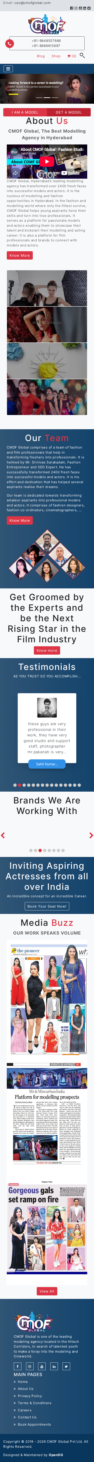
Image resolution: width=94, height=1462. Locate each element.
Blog (41, 56)
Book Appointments (33, 1424)
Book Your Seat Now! (47, 906)
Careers (24, 1410)
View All (47, 1291)
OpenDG (56, 1455)
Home (22, 1382)
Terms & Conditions (34, 1403)
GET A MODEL (69, 112)
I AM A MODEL (25, 112)
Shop (56, 56)
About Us (25, 1389)
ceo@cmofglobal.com (32, 3)
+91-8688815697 (46, 46)
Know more (47, 650)
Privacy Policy (29, 1396)
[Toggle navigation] (8, 69)
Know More (20, 255)
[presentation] (2, 835)
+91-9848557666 (46, 41)
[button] (15, 785)
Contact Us (26, 1417)
